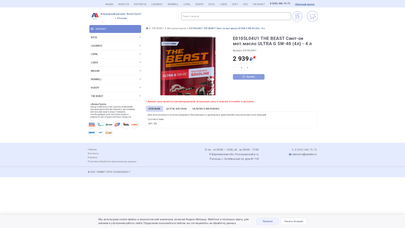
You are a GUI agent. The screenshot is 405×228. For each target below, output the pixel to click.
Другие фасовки (176, 109)
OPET (235, 4)
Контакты (140, 4)
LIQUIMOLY (157, 4)
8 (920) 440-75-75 (280, 3)
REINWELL (173, 4)
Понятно (268, 221)
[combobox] (236, 16)
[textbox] (236, 16)
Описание (154, 109)
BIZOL (212, 4)
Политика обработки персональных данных (112, 161)
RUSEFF (200, 4)
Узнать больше (293, 221)
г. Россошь (121, 16)
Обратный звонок (305, 4)
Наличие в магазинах (206, 109)
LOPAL (187, 4)
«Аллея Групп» (98, 104)
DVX (245, 4)
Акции (109, 4)
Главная (92, 149)
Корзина (92, 157)
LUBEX (223, 4)
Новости (123, 4)
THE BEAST (259, 4)
